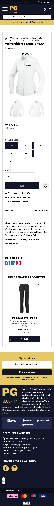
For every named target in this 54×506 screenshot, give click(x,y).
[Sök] (49, 16)
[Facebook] (6, 468)
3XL (12, 161)
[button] (5, 9)
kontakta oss (9, 453)
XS (11, 145)
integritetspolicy (27, 379)
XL (26, 153)
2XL (40, 153)
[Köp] (22, 185)
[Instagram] (15, 468)
